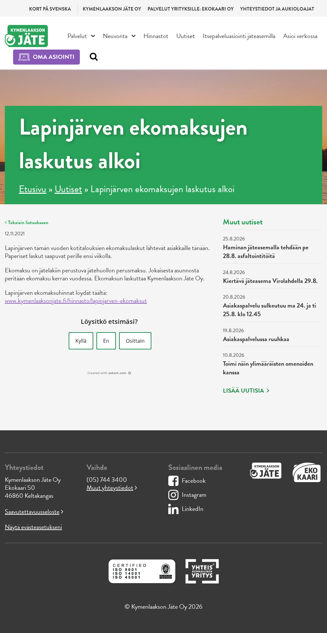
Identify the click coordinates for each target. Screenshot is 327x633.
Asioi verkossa (300, 36)
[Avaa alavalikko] (93, 35)
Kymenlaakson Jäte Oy (112, 8)
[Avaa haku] (92, 56)
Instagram (194, 494)
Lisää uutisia (244, 390)
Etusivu (32, 189)
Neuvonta (115, 36)
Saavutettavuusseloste (32, 511)
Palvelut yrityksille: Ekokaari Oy (191, 8)
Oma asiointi (53, 56)
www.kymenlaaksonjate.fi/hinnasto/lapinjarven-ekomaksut (76, 300)
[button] (81, 340)
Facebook (194, 480)
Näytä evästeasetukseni (33, 527)
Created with (106, 373)
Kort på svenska (50, 8)
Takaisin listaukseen (27, 222)
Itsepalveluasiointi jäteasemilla (239, 36)
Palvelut (77, 36)
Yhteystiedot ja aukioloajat (277, 8)
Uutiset (185, 36)
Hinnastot (155, 36)
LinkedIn (192, 508)
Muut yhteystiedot (110, 487)
